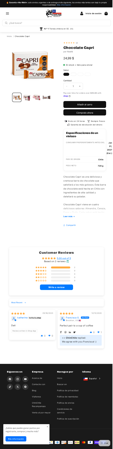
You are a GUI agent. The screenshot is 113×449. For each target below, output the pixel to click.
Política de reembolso (66, 396)
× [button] (47, 426)
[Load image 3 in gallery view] (36, 97)
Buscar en (61, 384)
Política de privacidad (66, 390)
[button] (106, 13)
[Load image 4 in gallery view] (46, 97)
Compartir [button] (70, 225)
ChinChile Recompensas (38, 404)
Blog (33, 390)
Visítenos (35, 396)
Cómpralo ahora (84, 112)
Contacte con (38, 384)
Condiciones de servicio (63, 411)
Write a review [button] (55, 287)
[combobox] (58, 23)
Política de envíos (64, 403)
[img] (18, 313)
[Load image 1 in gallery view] (16, 97)
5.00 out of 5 (63, 258)
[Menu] (7, 13)
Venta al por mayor (40, 412)
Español (91, 378)
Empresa (37, 372)
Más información (64, 5)
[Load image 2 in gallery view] (26, 97)
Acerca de (36, 378)
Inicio (9, 36)
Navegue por (64, 372)
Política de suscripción (67, 419)
